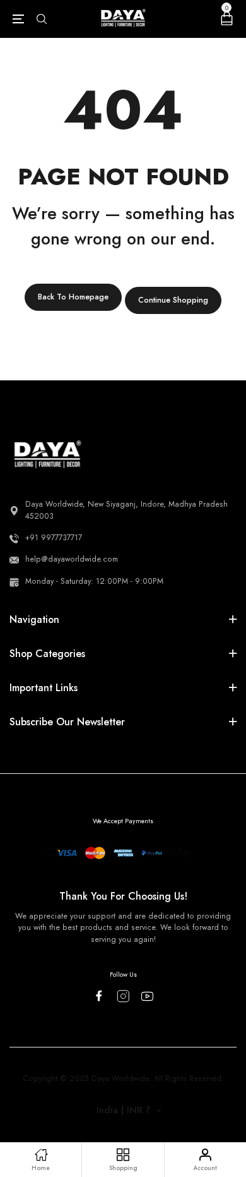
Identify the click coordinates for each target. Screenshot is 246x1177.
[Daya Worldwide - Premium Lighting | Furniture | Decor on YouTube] (147, 996)
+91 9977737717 (53, 537)
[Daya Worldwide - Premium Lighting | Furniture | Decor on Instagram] (123, 996)
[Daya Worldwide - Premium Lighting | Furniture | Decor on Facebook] (98, 995)
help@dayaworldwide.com (71, 559)
